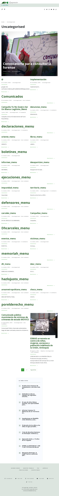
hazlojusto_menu (14, 279)
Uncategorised (16, 71)
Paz (38, 468)
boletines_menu (14, 152)
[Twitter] (47, 9)
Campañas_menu (38, 213)
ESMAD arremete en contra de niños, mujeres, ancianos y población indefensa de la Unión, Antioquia (41, 343)
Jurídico (45, 468)
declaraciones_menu (17, 126)
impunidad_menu (9, 187)
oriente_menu (8, 136)
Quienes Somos (15, 468)
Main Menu (5, 5)
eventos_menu (8, 238)
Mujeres (43, 351)
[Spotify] (54, 9)
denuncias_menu (38, 107)
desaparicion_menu (39, 162)
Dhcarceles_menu (15, 228)
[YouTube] (51, 9)
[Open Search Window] (2, 9)
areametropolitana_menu (14, 289)
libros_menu (36, 136)
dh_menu (5, 264)
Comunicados (12, 96)
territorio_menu (38, 187)
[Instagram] (49, 9)
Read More (52, 74)
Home (2, 22)
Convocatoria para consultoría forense (27, 65)
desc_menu (35, 264)
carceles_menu (8, 213)
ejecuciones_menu (16, 177)
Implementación (38, 79)
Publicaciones (23, 470)
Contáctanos (35, 470)
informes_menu (9, 162)
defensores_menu (15, 202)
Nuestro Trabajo (28, 468)
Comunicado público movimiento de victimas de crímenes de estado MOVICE (15, 317)
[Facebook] (44, 9)
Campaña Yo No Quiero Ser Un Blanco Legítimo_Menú (14, 108)
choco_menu (36, 289)
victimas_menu (37, 238)
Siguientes (33, 370)
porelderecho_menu (17, 304)
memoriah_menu (15, 253)
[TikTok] (56, 9)
